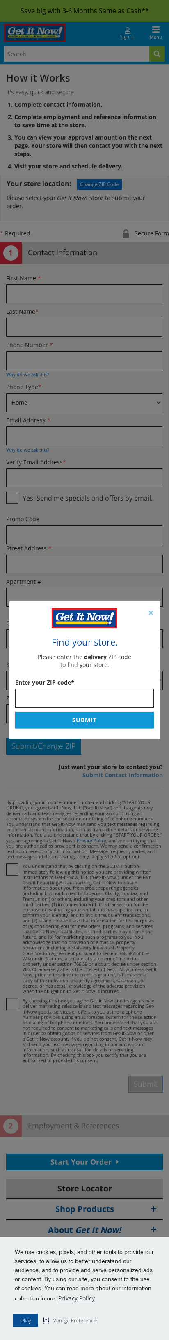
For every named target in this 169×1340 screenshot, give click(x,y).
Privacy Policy (76, 1298)
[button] (70, 1320)
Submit (84, 720)
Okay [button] (25, 1320)
